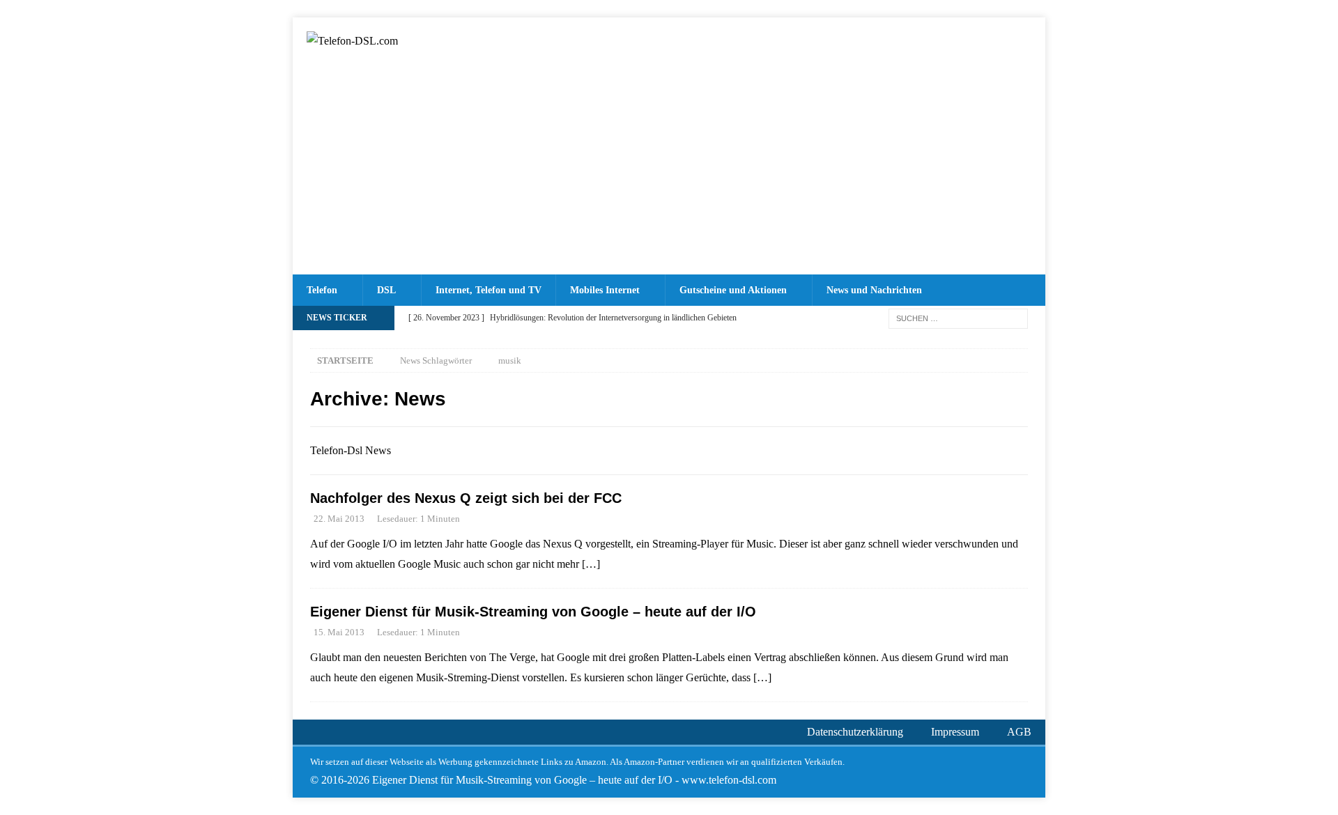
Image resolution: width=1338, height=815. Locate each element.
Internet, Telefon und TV (488, 290)
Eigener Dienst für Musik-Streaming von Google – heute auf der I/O (533, 611)
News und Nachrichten (874, 290)
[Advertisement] (669, 169)
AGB (1019, 732)
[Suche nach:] (958, 317)
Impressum (955, 732)
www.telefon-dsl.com (729, 780)
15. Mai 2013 (339, 632)
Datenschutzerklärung (855, 732)
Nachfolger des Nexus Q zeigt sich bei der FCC (466, 498)
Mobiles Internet (605, 290)
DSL (386, 290)
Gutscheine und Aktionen (733, 290)
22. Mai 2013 (339, 518)
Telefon (322, 290)
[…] (591, 564)
